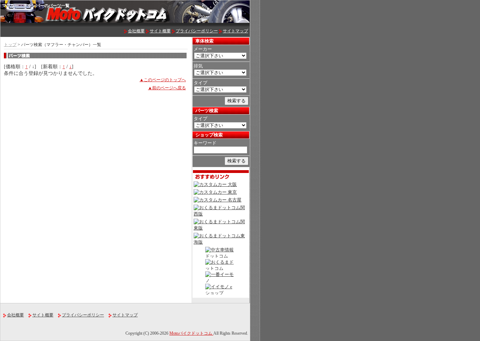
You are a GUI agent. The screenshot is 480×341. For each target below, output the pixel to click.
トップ (10, 44)
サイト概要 (160, 30)
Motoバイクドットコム (191, 333)
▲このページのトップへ (163, 79)
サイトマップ (235, 30)
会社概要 (136, 30)
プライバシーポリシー (197, 30)
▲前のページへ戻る (167, 87)
